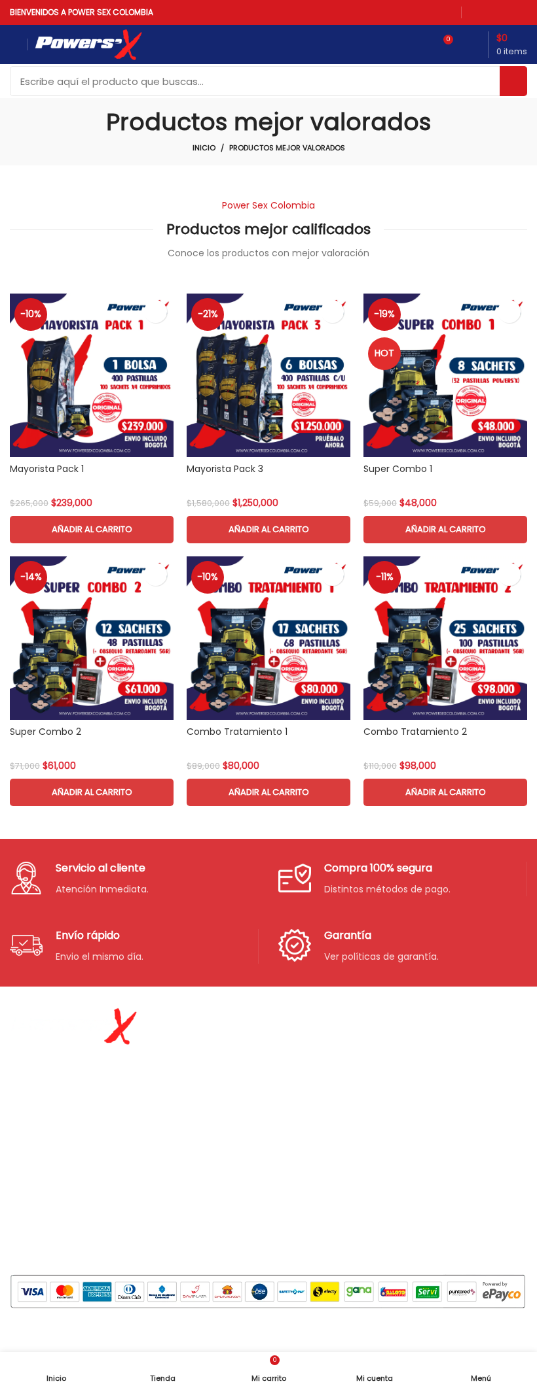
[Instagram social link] (493, 12)
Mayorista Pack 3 (225, 468)
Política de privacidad (417, 1040)
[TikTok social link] (523, 12)
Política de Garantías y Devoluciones (420, 1160)
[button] (92, 529)
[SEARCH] (513, 81)
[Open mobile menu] (15, 44)
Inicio (204, 148)
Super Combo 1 (397, 468)
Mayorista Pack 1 (47, 468)
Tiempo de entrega (412, 1085)
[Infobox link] (134, 879)
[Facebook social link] (476, 12)
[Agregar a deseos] (155, 311)
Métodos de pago (408, 1063)
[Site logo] (88, 43)
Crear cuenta (219, 1131)
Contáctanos (219, 1108)
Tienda (204, 1063)
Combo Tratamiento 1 (237, 731)
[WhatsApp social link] (510, 12)
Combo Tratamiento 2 (415, 731)
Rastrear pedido (404, 1108)
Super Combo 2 (45, 731)
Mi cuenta (211, 1085)
